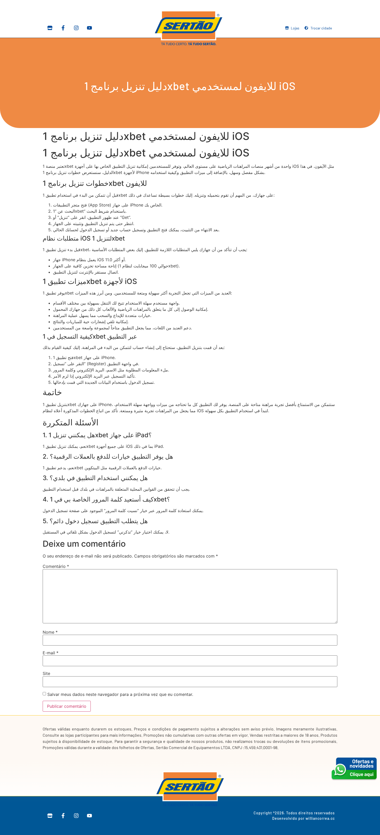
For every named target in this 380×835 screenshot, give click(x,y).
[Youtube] (89, 28)
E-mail (50, 653)
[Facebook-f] (63, 28)
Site (46, 673)
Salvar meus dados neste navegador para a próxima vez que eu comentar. (120, 694)
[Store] (50, 28)
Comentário (56, 566)
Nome (50, 632)
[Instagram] (76, 28)
